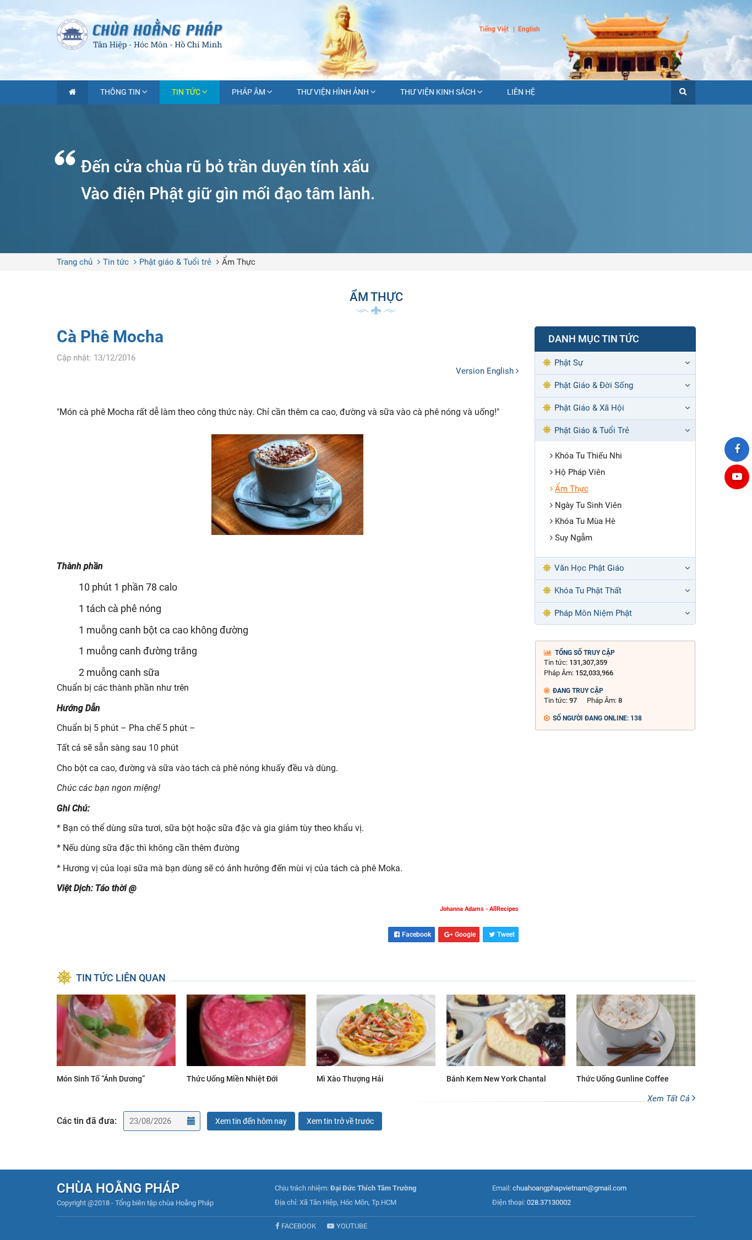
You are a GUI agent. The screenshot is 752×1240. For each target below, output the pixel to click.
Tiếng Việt (494, 29)
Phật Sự (568, 363)
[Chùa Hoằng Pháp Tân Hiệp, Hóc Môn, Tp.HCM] (376, 33)
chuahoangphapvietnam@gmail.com (569, 1188)
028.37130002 (549, 1202)
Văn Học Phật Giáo (589, 568)
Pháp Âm (248, 92)
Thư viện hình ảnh (333, 92)
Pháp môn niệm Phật (593, 613)
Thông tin (120, 92)
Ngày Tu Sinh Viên (588, 505)
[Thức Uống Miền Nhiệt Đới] (246, 1040)
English (529, 30)
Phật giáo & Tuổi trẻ (175, 262)
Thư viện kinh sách (438, 92)
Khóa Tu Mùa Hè (585, 521)
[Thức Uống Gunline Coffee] (635, 1040)
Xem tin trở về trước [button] (340, 1121)
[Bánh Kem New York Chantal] (505, 1040)
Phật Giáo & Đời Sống (593, 385)
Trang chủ (74, 262)
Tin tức (186, 92)
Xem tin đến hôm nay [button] (251, 1121)
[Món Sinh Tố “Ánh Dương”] (116, 1040)
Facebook (416, 934)
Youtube (351, 1226)
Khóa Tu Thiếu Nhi (588, 456)
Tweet (506, 934)
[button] (683, 92)
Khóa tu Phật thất (588, 591)
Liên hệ (521, 92)
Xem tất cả (669, 1099)
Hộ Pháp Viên (580, 472)
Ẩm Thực (238, 262)
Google (465, 934)
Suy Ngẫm (573, 538)
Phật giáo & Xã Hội (589, 408)
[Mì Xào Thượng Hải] (376, 1040)
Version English (486, 371)
